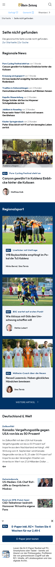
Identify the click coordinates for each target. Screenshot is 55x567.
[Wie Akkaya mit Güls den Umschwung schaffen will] (27, 291)
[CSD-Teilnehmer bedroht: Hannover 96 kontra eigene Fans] (45, 503)
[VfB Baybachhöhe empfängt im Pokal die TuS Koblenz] (27, 229)
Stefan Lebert (20, 328)
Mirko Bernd (11, 266)
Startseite (6, 18)
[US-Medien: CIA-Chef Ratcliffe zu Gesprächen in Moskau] (45, 482)
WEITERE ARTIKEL (25, 402)
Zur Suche (23, 42)
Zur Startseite (9, 42)
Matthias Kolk (17, 192)
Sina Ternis (23, 266)
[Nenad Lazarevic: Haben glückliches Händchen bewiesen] (27, 352)
